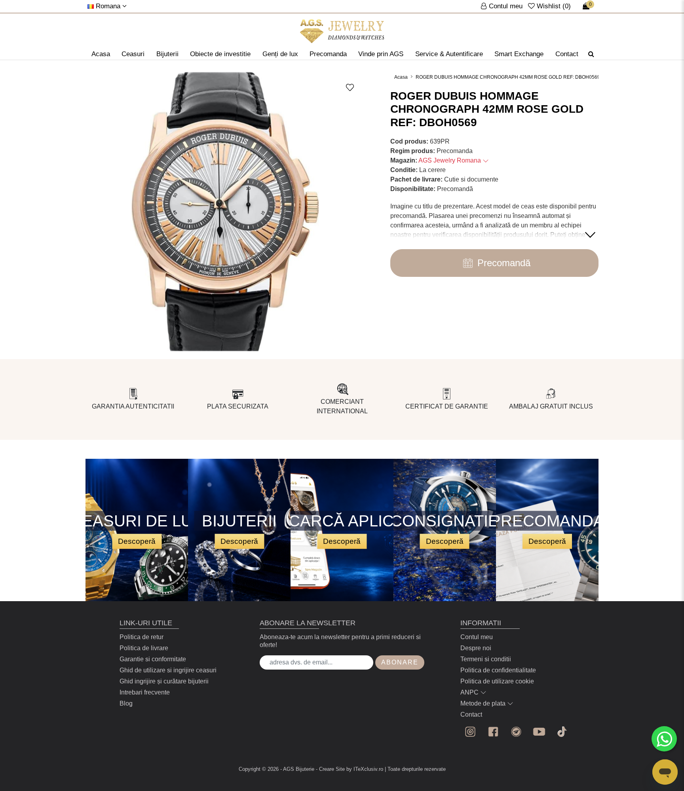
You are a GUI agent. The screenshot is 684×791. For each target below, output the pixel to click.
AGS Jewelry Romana (450, 160)
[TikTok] (562, 732)
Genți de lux (280, 54)
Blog (126, 703)
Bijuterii (167, 54)
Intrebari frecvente (145, 692)
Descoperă (137, 541)
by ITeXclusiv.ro (364, 769)
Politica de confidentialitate (498, 670)
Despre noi (475, 648)
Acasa (100, 54)
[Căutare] (591, 54)
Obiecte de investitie (220, 54)
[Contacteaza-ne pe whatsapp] (664, 738)
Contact (566, 54)
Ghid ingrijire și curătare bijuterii (164, 681)
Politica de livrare (144, 648)
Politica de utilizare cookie (497, 681)
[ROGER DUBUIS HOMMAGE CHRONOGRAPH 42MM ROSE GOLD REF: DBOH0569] (342, 31)
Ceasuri (133, 54)
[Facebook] (493, 732)
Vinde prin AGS (380, 54)
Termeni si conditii (485, 659)
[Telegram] (516, 732)
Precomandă (503, 262)
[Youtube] (539, 732)
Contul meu (476, 637)
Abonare (399, 662)
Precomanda (328, 54)
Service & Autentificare (449, 54)
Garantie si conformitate (153, 659)
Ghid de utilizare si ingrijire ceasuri (168, 670)
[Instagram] (470, 732)
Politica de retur (141, 637)
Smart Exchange (518, 54)
